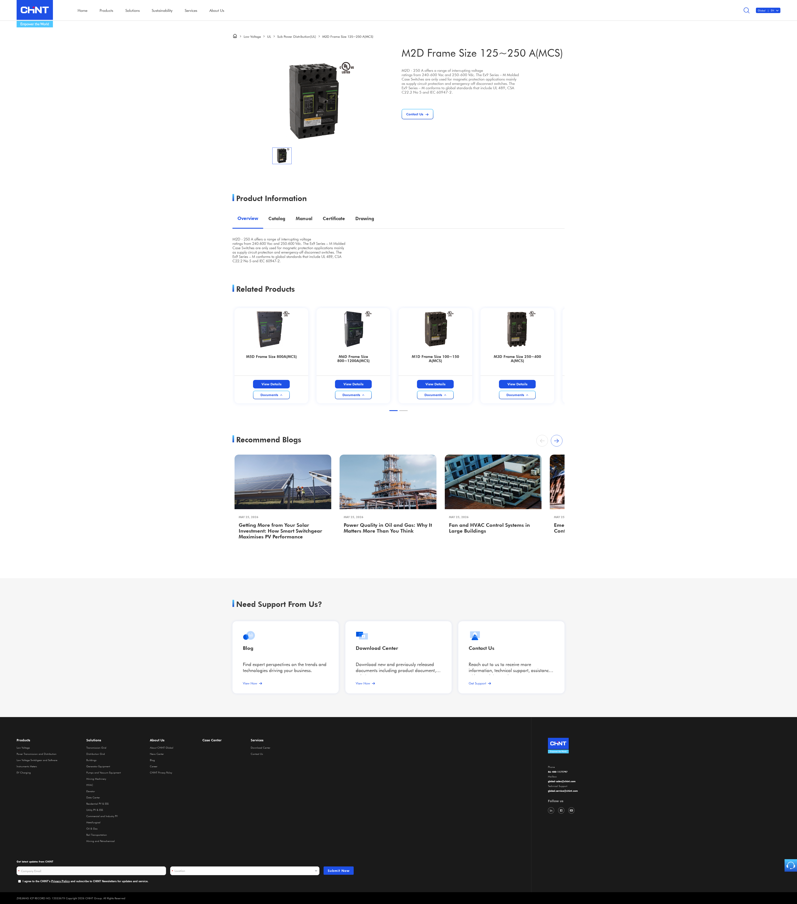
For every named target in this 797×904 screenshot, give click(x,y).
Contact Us (257, 753)
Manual (304, 218)
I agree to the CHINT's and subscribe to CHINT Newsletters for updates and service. (85, 881)
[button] (393, 410)
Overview (247, 218)
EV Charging (24, 772)
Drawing (364, 218)
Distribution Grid (95, 753)
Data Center (93, 797)
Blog (248, 648)
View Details (271, 384)
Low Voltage (252, 36)
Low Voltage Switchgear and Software (37, 760)
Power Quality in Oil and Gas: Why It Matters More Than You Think (388, 528)
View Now (250, 683)
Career (153, 766)
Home (82, 10)
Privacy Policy (60, 881)
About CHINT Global (161, 747)
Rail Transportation (96, 834)
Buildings (91, 760)
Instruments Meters (27, 766)
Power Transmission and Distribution (36, 753)
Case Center (212, 740)
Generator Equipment (98, 766)
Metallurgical (93, 822)
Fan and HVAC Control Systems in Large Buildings (489, 528)
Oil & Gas (92, 828)
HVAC (89, 785)
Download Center (377, 648)
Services (257, 740)
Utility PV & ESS (94, 809)
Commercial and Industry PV (102, 816)
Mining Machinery (96, 778)
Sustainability (162, 10)
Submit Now (339, 870)
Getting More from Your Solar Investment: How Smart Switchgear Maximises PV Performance (280, 531)
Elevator (90, 791)
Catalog (276, 218)
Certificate (334, 218)
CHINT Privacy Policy (161, 772)
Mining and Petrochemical (100, 841)
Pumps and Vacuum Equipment (103, 772)
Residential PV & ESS (97, 803)
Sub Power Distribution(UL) (296, 36)
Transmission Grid (96, 747)
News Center (157, 753)
